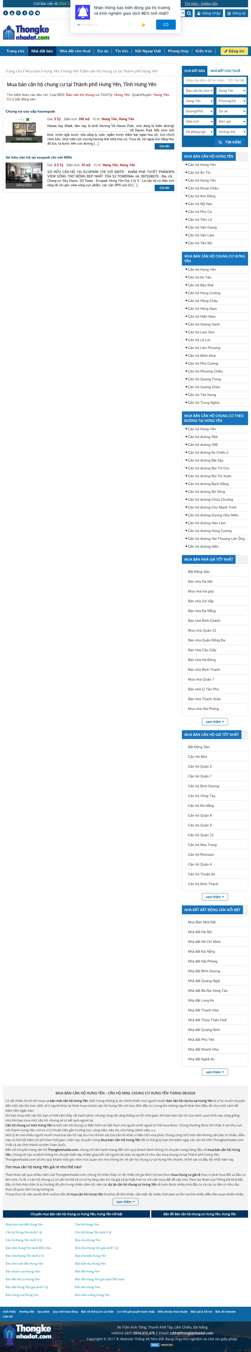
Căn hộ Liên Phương (204, 348)
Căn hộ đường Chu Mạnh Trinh (212, 507)
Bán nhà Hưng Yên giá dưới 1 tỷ (96, 1248)
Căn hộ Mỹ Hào (200, 204)
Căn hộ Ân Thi (199, 172)
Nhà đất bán (42, 51)
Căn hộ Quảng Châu (204, 387)
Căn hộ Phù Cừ (200, 212)
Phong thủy (178, 51)
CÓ (166, 24)
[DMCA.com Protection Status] (162, 1346)
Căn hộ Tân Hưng (202, 395)
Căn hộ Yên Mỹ (200, 243)
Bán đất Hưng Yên (87, 1271)
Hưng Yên (52, 71)
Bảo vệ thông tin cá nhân (97, 1311)
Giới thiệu (9, 1311)
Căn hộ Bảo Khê (200, 285)
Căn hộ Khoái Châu (203, 188)
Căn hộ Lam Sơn (201, 332)
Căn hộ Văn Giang (202, 227)
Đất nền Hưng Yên (87, 1287)
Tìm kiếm (232, 142)
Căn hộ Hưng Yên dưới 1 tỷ (24, 1232)
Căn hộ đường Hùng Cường (210, 531)
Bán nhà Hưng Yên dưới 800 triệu (28, 1248)
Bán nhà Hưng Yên (87, 1240)
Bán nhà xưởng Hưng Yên (92, 1295)
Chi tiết (164, 146)
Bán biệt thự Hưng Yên (90, 1263)
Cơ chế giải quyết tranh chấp (136, 1311)
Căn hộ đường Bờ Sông (206, 492)
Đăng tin (236, 51)
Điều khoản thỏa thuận (173, 1311)
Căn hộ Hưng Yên (202, 165)
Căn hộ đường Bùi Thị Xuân (209, 476)
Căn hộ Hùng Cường (204, 293)
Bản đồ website (225, 1311)
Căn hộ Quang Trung (204, 379)
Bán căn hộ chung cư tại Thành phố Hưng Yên (120, 71)
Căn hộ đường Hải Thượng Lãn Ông (216, 539)
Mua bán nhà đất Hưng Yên (24, 1224)
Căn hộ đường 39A (203, 437)
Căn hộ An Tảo (199, 277)
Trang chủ (15, 51)
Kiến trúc (204, 51)
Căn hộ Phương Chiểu (205, 371)
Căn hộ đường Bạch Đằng (208, 484)
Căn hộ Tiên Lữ (200, 219)
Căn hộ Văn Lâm (201, 235)
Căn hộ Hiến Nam (202, 316)
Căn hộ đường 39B (203, 445)
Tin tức (121, 51)
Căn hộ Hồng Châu (203, 301)
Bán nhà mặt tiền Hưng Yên (24, 1263)
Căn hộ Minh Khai (202, 356)
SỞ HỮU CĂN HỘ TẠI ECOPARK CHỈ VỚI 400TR (39, 157)
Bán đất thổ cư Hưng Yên (23, 1279)
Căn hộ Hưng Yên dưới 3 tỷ (24, 1240)
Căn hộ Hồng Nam (202, 309)
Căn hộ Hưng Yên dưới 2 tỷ (93, 1232)
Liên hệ (8, 1316)
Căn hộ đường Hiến (203, 546)
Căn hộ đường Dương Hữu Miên (213, 515)
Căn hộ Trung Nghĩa (204, 402)
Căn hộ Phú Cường (203, 363)
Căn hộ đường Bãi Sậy (205, 460)
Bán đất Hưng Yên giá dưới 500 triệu (100, 1279)
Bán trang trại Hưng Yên (22, 1295)
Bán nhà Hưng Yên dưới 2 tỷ (25, 1256)
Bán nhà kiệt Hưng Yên (90, 1256)
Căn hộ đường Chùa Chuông (210, 499)
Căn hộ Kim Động (201, 196)
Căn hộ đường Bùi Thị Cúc (208, 468)
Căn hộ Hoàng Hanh (204, 324)
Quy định (44, 1311)
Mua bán (32, 71)
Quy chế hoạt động (65, 1311)
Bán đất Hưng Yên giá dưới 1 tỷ (27, 1287)
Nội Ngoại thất (148, 51)
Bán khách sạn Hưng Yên (23, 1271)
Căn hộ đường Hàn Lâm (207, 523)
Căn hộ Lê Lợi (199, 340)
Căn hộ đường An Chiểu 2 (208, 452)
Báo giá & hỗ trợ (201, 1311)
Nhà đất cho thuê (75, 51)
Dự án (102, 51)
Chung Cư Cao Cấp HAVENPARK (30, 111)
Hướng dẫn (26, 1311)
